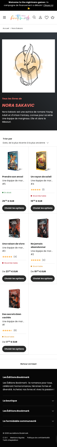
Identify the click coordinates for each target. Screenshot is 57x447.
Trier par (7, 138)
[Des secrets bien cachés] (14, 298)
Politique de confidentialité (38, 437)
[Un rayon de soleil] (43, 161)
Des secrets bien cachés (11, 316)
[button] (53, 17)
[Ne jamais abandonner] (43, 228)
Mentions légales (17, 437)
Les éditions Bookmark (18, 433)
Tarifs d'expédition (10, 440)
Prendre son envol (12, 176)
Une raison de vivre (13, 243)
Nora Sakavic (17, 28)
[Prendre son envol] (14, 161)
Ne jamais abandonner (38, 245)
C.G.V (5, 437)
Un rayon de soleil (41, 176)
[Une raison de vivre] (14, 228)
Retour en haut (28, 364)
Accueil (6, 28)
